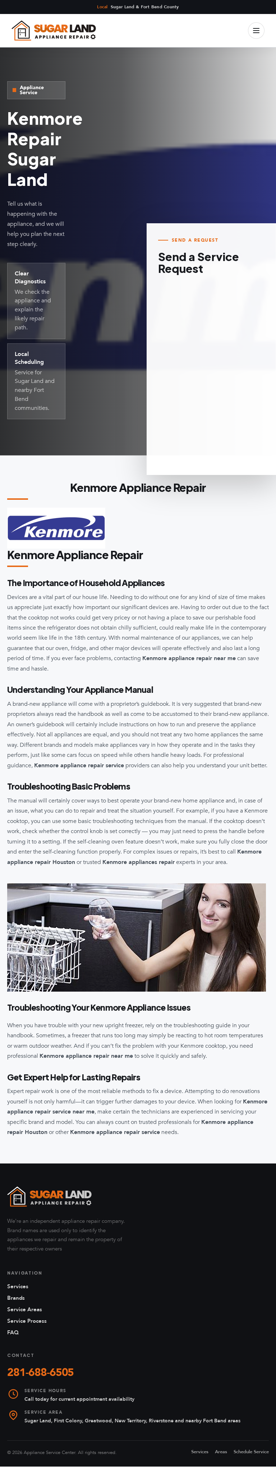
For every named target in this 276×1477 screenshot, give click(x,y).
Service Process (27, 1321)
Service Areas (24, 1309)
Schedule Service (251, 1452)
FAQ (13, 1332)
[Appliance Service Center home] (49, 1196)
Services (17, 1286)
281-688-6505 (40, 1372)
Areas (221, 1452)
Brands (16, 1298)
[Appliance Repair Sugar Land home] (54, 30)
